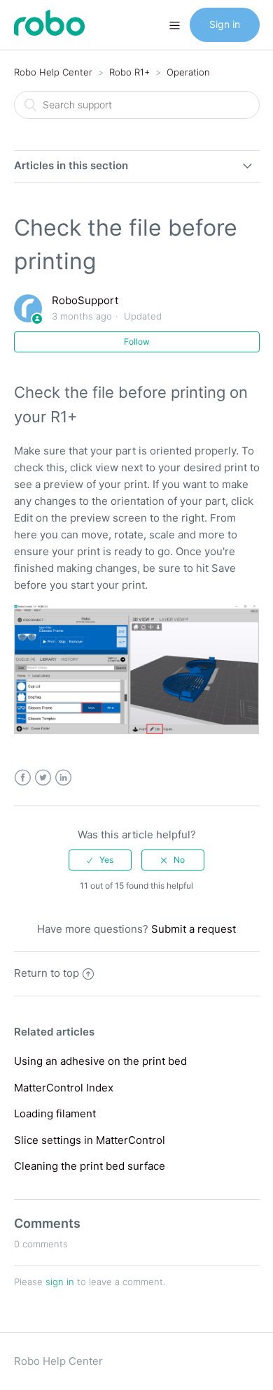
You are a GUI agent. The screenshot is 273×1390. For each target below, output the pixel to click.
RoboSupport (85, 300)
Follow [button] (137, 341)
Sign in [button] (224, 24)
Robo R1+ (129, 72)
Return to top (46, 973)
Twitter (43, 778)
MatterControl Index (63, 1087)
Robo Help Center (53, 72)
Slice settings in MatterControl (89, 1140)
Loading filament (55, 1113)
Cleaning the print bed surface (89, 1166)
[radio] (100, 860)
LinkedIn (63, 778)
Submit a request (193, 929)
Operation (188, 72)
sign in (60, 1281)
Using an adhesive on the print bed (100, 1061)
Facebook (22, 778)
